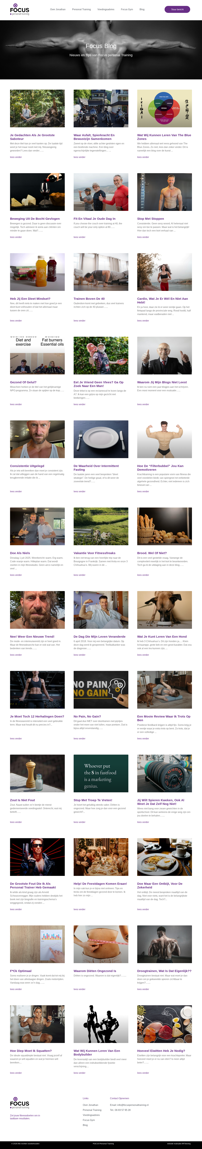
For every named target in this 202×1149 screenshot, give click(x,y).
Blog (142, 9)
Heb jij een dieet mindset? (30, 298)
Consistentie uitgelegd (27, 466)
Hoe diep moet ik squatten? (31, 1050)
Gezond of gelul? (23, 382)
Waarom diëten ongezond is (95, 971)
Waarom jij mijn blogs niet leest (162, 382)
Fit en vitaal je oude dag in (94, 218)
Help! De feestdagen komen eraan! (100, 883)
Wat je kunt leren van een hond (162, 636)
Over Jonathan (58, 9)
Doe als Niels (20, 553)
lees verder (16, 157)
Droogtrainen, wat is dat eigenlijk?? (164, 971)
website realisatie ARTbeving (179, 1144)
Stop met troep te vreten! (93, 800)
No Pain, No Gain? (87, 716)
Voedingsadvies (105, 9)
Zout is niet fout (22, 800)
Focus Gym (127, 9)
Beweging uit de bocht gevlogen (35, 218)
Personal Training (81, 9)
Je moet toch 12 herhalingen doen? (37, 716)
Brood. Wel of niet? (152, 553)
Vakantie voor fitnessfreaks (94, 553)
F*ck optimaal (20, 971)
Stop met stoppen (150, 218)
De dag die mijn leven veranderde (100, 636)
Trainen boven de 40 (89, 298)
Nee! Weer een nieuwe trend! (32, 636)
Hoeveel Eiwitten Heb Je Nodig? (161, 1050)
